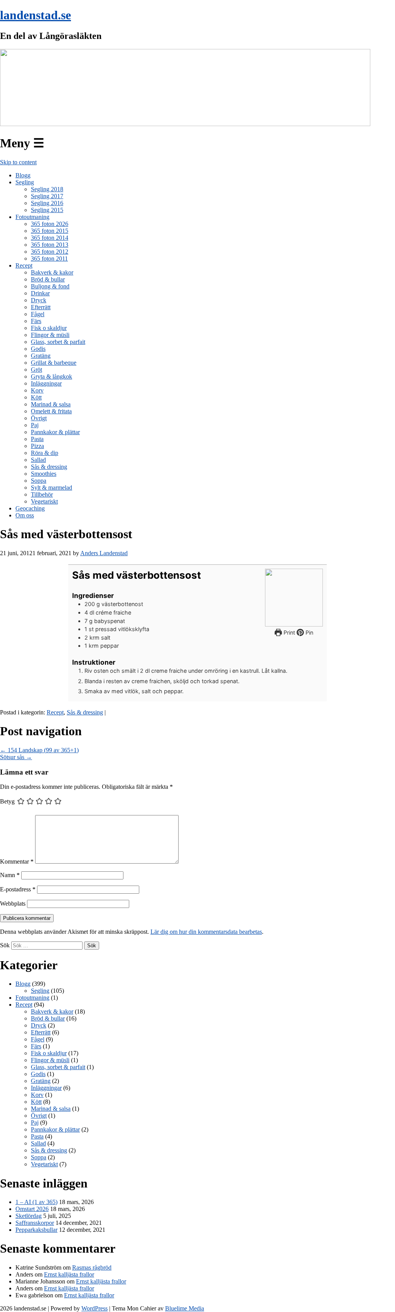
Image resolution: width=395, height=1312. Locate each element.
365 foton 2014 (49, 237)
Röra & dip (44, 453)
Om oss (24, 515)
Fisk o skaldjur (49, 328)
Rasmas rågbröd (91, 1267)
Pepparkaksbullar (36, 1229)
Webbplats (12, 903)
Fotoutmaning (32, 217)
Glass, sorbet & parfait (58, 342)
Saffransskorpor (34, 1222)
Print (288, 632)
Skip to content (18, 162)
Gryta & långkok (51, 376)
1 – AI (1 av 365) (36, 1202)
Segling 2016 (47, 203)
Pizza (37, 446)
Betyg (7, 801)
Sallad (38, 459)
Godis (38, 348)
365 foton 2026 (49, 224)
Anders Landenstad (104, 553)
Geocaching (30, 508)
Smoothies (43, 473)
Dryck (38, 300)
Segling (24, 182)
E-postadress (17, 889)
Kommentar (17, 861)
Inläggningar (46, 383)
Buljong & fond (50, 286)
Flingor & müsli (50, 335)
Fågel (37, 314)
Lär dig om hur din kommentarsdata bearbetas (206, 931)
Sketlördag (28, 1216)
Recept (23, 265)
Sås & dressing (49, 466)
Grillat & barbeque (53, 362)
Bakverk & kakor (52, 272)
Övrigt (39, 418)
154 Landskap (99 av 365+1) (39, 750)
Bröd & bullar (48, 279)
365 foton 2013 (49, 244)
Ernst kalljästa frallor (69, 1274)
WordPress (94, 1308)
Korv (37, 390)
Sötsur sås (16, 757)
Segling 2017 (47, 196)
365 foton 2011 (49, 258)
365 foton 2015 (49, 230)
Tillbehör (42, 494)
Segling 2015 (47, 210)
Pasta (37, 439)
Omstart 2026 (32, 1209)
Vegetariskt (44, 501)
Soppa (38, 480)
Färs (36, 321)
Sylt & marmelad (51, 487)
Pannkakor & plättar (55, 432)
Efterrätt (41, 307)
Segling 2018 (47, 189)
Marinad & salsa (51, 404)
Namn (10, 875)
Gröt (36, 369)
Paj (35, 425)
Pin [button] (308, 632)
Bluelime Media (184, 1308)
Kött (36, 397)
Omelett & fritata (51, 411)
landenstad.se (35, 15)
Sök (5, 945)
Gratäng (41, 355)
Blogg (22, 175)
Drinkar (40, 293)
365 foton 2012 (49, 251)
